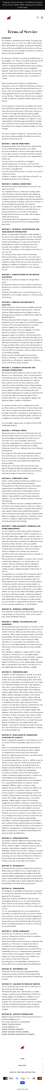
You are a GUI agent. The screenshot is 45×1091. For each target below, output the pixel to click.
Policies (22, 1065)
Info (22, 1059)
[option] (22, 5)
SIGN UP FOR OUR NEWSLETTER (22, 1072)
